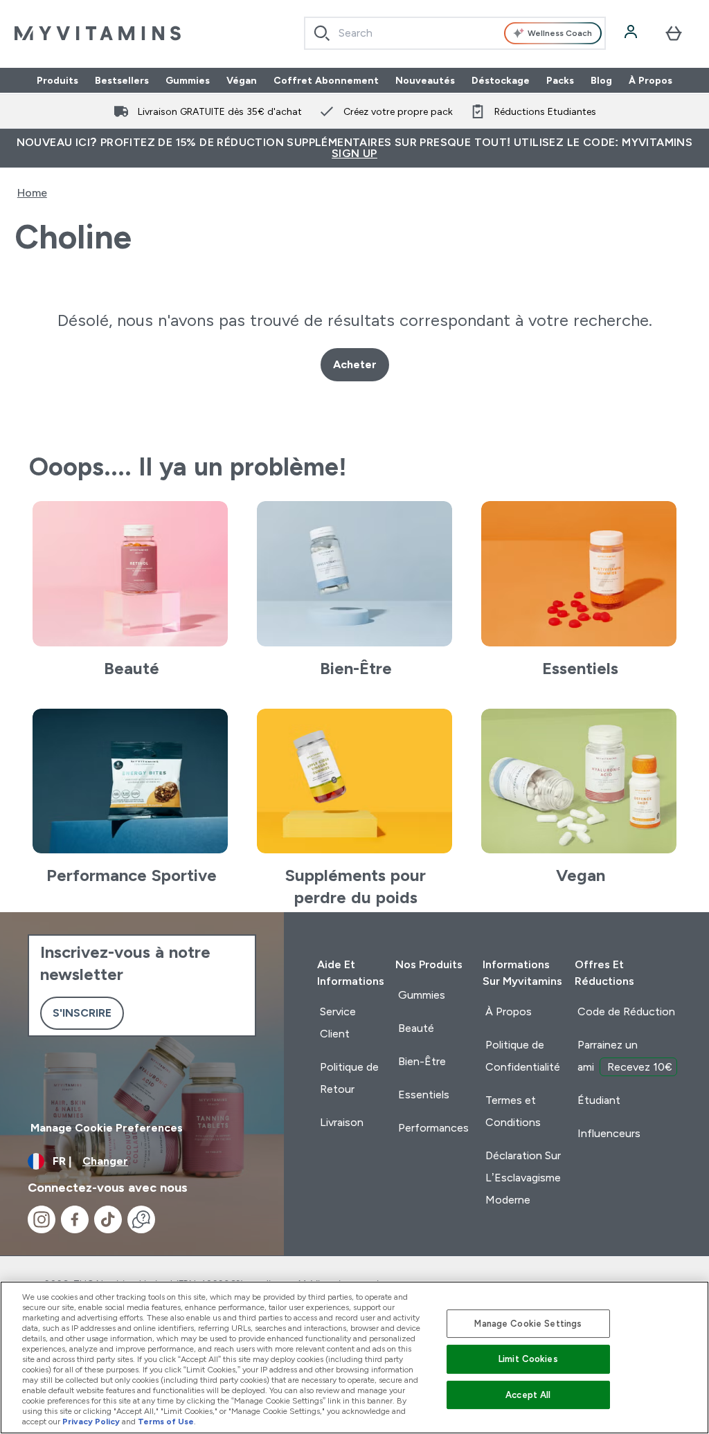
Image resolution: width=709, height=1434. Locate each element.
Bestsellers (122, 80)
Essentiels (423, 1094)
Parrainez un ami (624, 1056)
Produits (57, 80)
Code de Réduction (626, 1011)
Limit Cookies (528, 1359)
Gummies (187, 80)
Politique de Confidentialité (522, 1056)
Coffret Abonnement (326, 80)
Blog (601, 80)
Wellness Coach (560, 33)
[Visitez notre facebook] (75, 1219)
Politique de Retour (349, 1078)
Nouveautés (425, 80)
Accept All (527, 1395)
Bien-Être (422, 1061)
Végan (241, 80)
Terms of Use (166, 1421)
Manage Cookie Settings (528, 1323)
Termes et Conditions (513, 1111)
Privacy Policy (91, 1421)
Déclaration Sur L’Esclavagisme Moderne (523, 1178)
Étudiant (598, 1100)
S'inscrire (82, 1013)
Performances (433, 1128)
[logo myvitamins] (98, 33)
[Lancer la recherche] (322, 33)
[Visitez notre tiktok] (108, 1219)
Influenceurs (608, 1133)
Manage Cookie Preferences (106, 1128)
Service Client (338, 1023)
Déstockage (501, 80)
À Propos (650, 80)
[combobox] (455, 33)
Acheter (355, 364)
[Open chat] (141, 1219)
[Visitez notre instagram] (41, 1219)
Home (32, 193)
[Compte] (632, 33)
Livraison (342, 1122)
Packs (560, 80)
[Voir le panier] (673, 33)
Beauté (416, 1028)
